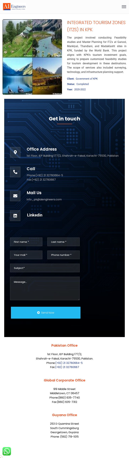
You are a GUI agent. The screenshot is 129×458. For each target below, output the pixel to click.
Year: (70, 89)
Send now (47, 313)
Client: (70, 78)
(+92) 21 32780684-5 (69, 363)
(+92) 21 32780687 (67, 367)
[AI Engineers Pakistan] (14, 7)
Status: (71, 84)
